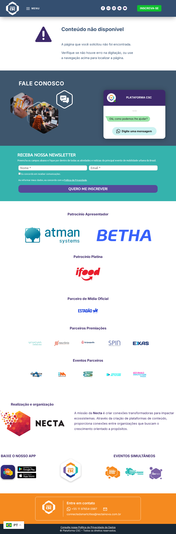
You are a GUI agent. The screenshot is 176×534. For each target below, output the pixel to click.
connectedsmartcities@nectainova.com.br (94, 514)
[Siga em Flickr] (108, 8)
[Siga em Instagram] (114, 8)
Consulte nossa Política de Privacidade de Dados (88, 527)
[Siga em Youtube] (125, 8)
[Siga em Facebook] (103, 8)
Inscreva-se (149, 8)
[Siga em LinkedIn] (119, 8)
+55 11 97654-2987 (85, 509)
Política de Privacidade (75, 180)
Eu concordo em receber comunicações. (41, 174)
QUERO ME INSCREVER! (88, 189)
